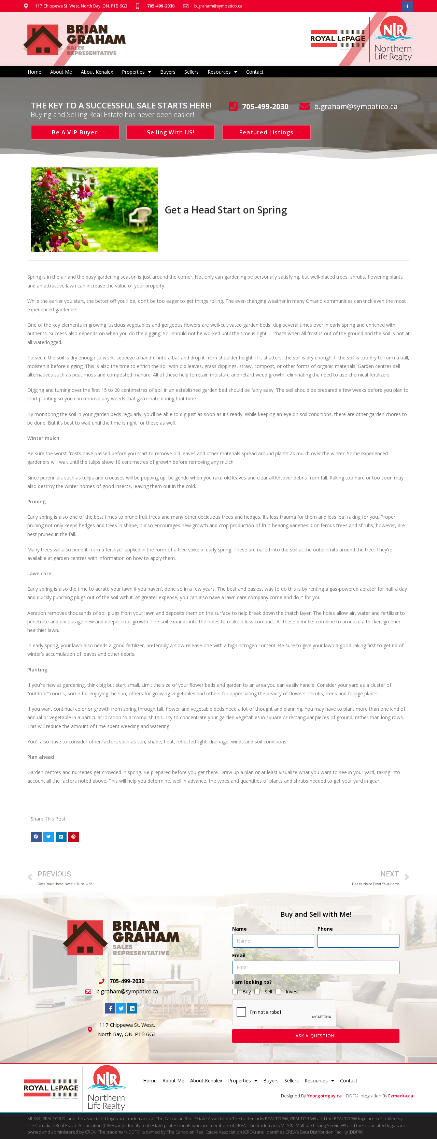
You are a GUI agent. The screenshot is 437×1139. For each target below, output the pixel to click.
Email (238, 955)
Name (239, 929)
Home (34, 72)
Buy (246, 991)
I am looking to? (252, 982)
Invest (292, 991)
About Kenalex (97, 72)
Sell (268, 991)
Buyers (167, 72)
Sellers (191, 72)
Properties (133, 72)
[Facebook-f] (407, 6)
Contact (255, 72)
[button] (36, 837)
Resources (219, 72)
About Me (61, 72)
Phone (325, 929)
